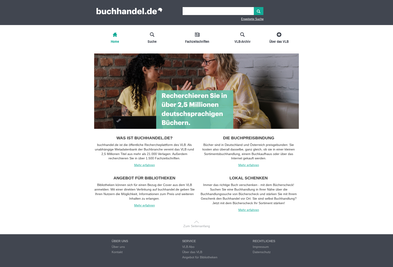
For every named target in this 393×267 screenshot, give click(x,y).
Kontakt (117, 252)
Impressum (261, 247)
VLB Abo (188, 247)
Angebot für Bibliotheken (199, 257)
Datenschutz (262, 252)
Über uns (118, 247)
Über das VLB (192, 252)
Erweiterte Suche (252, 19)
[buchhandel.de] (129, 12)
